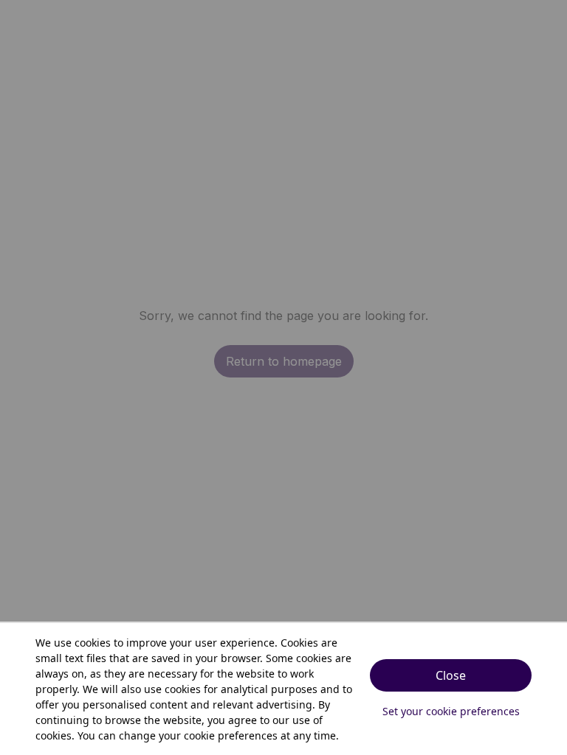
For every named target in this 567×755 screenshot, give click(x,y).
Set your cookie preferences (451, 711)
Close (451, 675)
